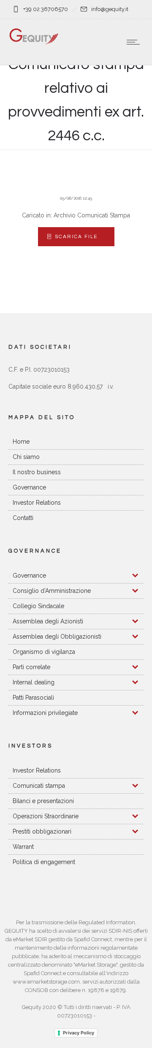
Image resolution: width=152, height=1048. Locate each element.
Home (21, 441)
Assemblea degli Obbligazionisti (57, 636)
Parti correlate (31, 667)
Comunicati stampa (39, 785)
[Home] (33, 42)
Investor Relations (37, 502)
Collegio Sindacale (38, 606)
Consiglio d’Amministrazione (52, 590)
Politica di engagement (44, 862)
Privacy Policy (78, 1033)
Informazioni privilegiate (45, 712)
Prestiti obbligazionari (42, 831)
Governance (29, 487)
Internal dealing (33, 682)
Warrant (23, 846)
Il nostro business (37, 472)
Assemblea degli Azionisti (48, 621)
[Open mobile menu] (135, 41)
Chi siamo (26, 456)
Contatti (23, 517)
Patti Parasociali (33, 697)
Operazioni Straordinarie (46, 816)
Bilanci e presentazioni (43, 801)
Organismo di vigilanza (44, 651)
